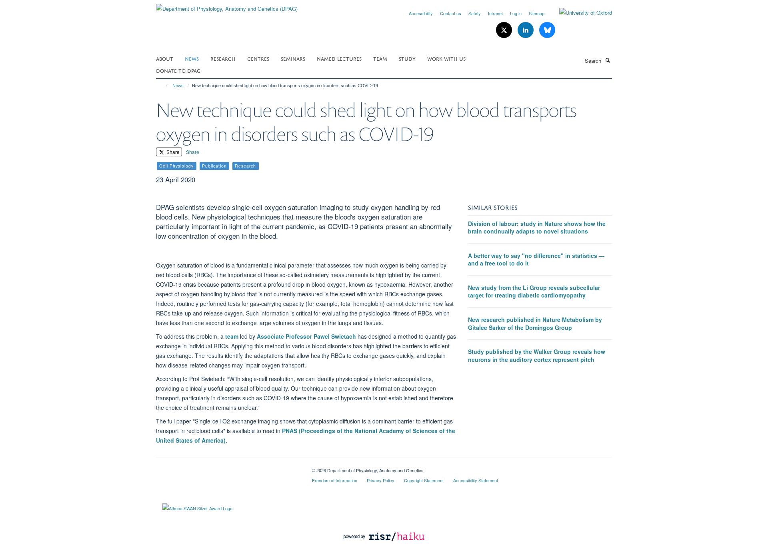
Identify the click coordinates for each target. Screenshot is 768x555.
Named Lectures (339, 58)
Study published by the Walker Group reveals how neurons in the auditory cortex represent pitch (536, 355)
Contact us (450, 13)
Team (380, 58)
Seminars (293, 58)
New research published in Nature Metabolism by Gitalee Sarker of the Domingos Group (535, 323)
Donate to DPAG (178, 70)
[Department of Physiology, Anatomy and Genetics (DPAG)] (227, 6)
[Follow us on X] (505, 30)
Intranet (495, 13)
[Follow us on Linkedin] (526, 30)
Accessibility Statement (475, 480)
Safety (474, 13)
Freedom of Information (334, 480)
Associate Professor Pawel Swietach (306, 336)
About (164, 58)
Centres (258, 58)
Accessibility (421, 13)
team (232, 336)
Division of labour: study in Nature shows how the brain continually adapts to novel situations (537, 228)
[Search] (607, 60)
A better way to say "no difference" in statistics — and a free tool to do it (536, 260)
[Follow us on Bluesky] (547, 30)
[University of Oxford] (579, 13)
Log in (516, 13)
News (192, 58)
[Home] (163, 85)
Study (407, 58)
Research (223, 58)
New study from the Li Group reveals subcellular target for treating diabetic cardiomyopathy (534, 291)
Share (172, 151)
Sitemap (536, 13)
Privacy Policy (380, 480)
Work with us (446, 58)
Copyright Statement (424, 480)
